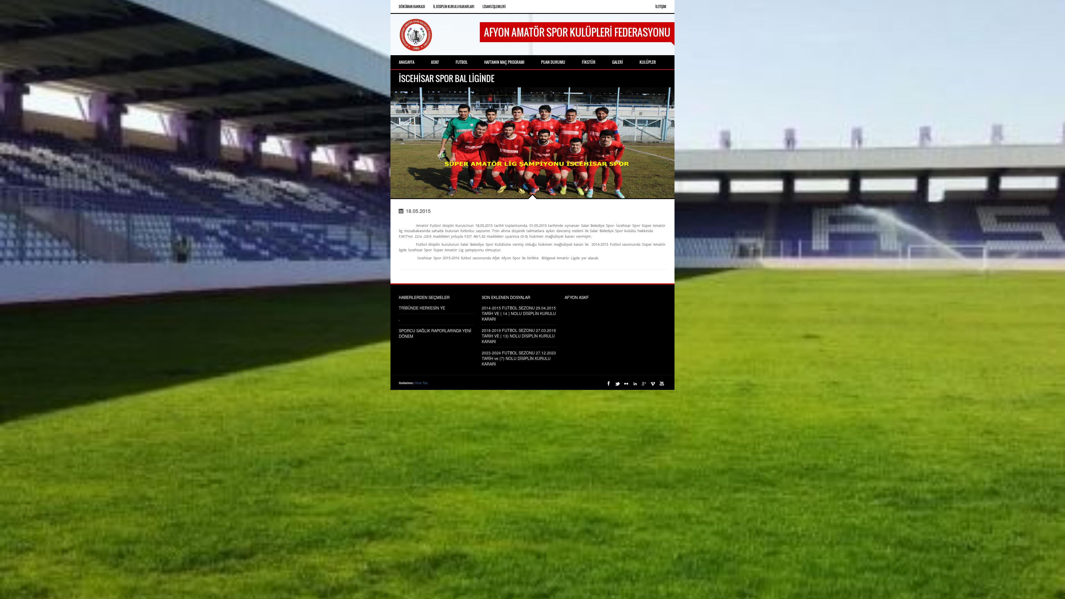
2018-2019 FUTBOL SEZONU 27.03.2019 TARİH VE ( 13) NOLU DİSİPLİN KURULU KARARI (519, 336)
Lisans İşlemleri (494, 6)
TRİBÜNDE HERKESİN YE (422, 308)
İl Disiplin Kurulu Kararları (453, 6)
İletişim (660, 6)
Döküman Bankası (412, 6)
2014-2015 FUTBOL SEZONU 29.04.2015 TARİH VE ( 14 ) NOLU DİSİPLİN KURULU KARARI (519, 313)
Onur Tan (421, 382)
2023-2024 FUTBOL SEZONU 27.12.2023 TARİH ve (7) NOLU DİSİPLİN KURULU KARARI (519, 358)
